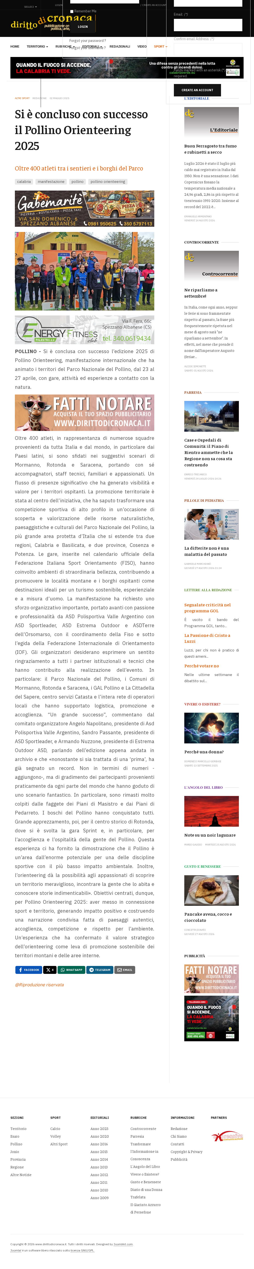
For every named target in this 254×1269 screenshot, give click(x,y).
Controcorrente (143, 1128)
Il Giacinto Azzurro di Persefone (145, 1208)
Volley (55, 1136)
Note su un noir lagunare (210, 835)
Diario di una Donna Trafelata (146, 1193)
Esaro (14, 1136)
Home (14, 46)
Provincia (18, 1159)
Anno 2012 (99, 1174)
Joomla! (15, 1250)
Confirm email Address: (191, 39)
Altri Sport (59, 1143)
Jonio (14, 1151)
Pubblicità (179, 1159)
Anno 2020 (100, 1136)
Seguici (29, 6)
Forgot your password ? (87, 40)
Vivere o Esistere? (144, 1174)
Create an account (197, 90)
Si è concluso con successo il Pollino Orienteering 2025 (81, 129)
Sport (159, 46)
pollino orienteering (108, 181)
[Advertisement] (85, 1033)
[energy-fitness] (85, 329)
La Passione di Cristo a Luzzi (207, 638)
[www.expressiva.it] (227, 1135)
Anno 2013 (99, 1166)
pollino (77, 181)
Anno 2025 (99, 1128)
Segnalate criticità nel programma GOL (207, 607)
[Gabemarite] (85, 209)
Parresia (137, 1136)
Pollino (16, 1143)
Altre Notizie (21, 1174)
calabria (24, 181)
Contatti (177, 1143)
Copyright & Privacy (186, 1151)
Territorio (36, 46)
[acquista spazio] (85, 413)
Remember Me (85, 11)
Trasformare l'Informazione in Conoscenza (144, 1151)
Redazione (179, 1128)
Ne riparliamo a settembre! (201, 293)
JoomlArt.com (123, 1244)
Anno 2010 (99, 1189)
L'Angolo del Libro (145, 1166)
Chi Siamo (179, 1136)
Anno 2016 (99, 1143)
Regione (17, 1166)
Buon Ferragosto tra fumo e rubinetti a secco (210, 149)
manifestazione (51, 181)
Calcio (55, 1128)
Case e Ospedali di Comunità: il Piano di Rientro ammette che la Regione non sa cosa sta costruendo (208, 452)
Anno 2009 (100, 1197)
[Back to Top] (239, 1254)
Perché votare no (201, 665)
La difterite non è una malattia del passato (206, 551)
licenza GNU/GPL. (83, 1250)
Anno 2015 (99, 1151)
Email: (178, 14)
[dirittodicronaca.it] (54, 23)
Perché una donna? (204, 751)
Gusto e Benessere (145, 1181)
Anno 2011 (99, 1182)
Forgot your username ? (87, 48)
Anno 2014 (99, 1159)
